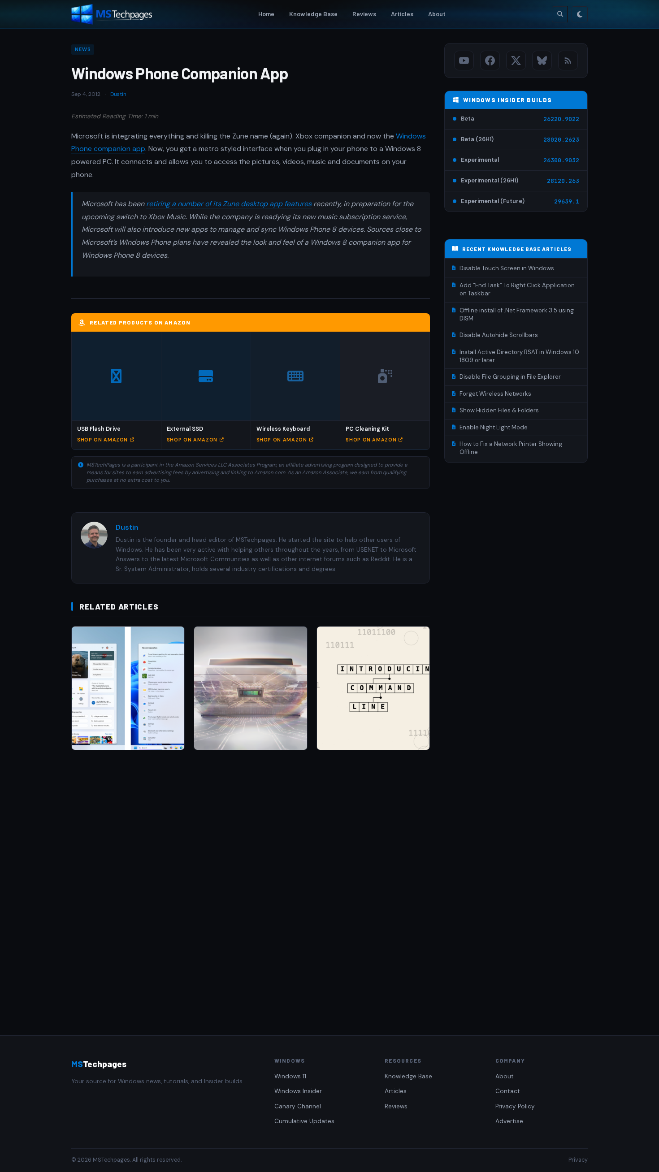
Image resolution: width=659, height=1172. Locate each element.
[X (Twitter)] (516, 60)
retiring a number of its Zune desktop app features (229, 203)
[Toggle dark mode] (580, 14)
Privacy (578, 1159)
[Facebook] (490, 60)
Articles (402, 13)
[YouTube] (464, 60)
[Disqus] (250, 884)
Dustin (118, 94)
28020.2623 (561, 139)
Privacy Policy (515, 1106)
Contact (507, 1091)
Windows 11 (290, 1076)
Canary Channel (297, 1106)
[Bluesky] (542, 60)
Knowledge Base (313, 13)
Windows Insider (298, 1091)
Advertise (509, 1121)
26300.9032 (561, 160)
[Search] (560, 14)
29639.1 (566, 201)
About (437, 13)
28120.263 (563, 181)
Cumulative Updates (304, 1121)
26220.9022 (561, 119)
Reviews (364, 13)
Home (266, 13)
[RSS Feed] (568, 60)
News (83, 49)
